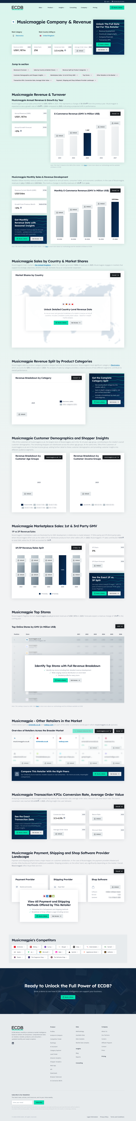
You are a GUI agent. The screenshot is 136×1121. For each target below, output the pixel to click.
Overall (114, 114)
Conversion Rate (59, 814)
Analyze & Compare (56, 1035)
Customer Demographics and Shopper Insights (28, 75)
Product (50, 7)
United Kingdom (48, 36)
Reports (78, 1057)
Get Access (101, 50)
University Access (119, 1)
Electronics (19, 36)
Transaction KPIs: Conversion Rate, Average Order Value (31, 80)
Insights (61, 7)
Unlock (81, 51)
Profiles (52, 1031)
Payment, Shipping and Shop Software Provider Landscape (75, 80)
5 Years (75, 548)
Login (107, 1)
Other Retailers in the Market (106, 75)
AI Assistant (53, 1046)
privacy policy (25, 1109)
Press (103, 1050)
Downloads (53, 1073)
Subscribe (39, 1102)
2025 (118, 626)
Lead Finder (54, 1054)
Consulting (73, 7)
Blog (77, 1053)
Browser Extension (56, 1077)
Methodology (80, 1031)
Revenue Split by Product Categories (74, 70)
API (51, 1069)
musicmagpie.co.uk (52, 457)
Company (84, 7)
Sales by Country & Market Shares (44, 70)
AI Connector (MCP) (56, 1081)
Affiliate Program (107, 1043)
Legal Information (92, 1117)
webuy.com (48, 725)
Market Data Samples (82, 1043)
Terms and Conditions (117, 1117)
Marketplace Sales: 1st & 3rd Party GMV (62, 75)
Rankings (53, 1043)
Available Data (80, 1035)
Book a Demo (118, 7)
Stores (118, 731)
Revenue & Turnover (20, 70)
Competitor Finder (56, 1039)
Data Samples (80, 1039)
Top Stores (86, 75)
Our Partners (106, 1035)
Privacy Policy (104, 1117)
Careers (104, 1039)
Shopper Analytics (55, 1062)
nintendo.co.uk (34, 725)
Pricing (95, 7)
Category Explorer (55, 1050)
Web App (53, 1065)
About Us (104, 1031)
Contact (104, 1046)
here (85, 165)
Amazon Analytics (55, 1058)
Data (40, 7)
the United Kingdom (43, 265)
